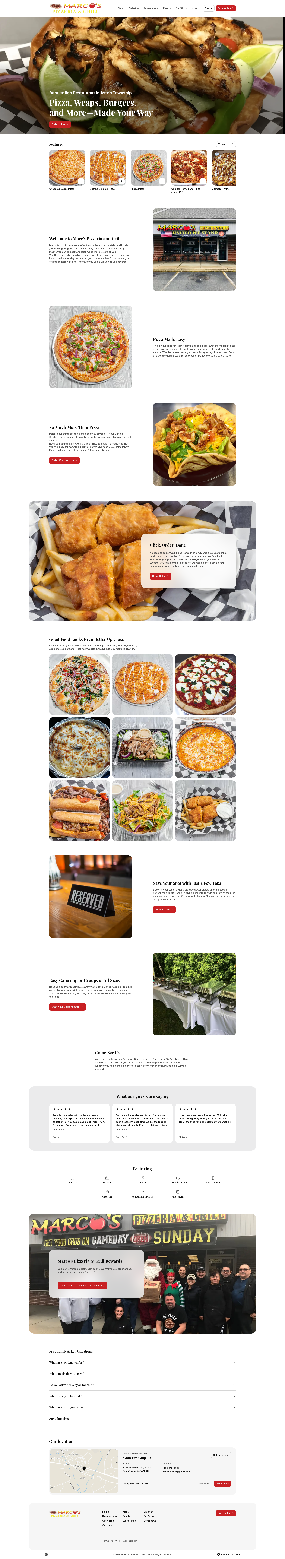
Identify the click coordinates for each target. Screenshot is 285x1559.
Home (105, 1511)
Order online (222, 1483)
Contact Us (149, 1520)
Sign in (209, 8)
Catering (134, 8)
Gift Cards (108, 1520)
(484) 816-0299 (171, 1468)
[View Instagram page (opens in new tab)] (46, 1554)
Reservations (150, 8)
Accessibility (130, 1541)
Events (167, 8)
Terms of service (111, 1541)
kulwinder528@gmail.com (176, 1471)
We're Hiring (129, 1520)
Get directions (221, 1455)
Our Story (181, 8)
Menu (121, 8)
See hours (204, 1483)
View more (58, 1129)
